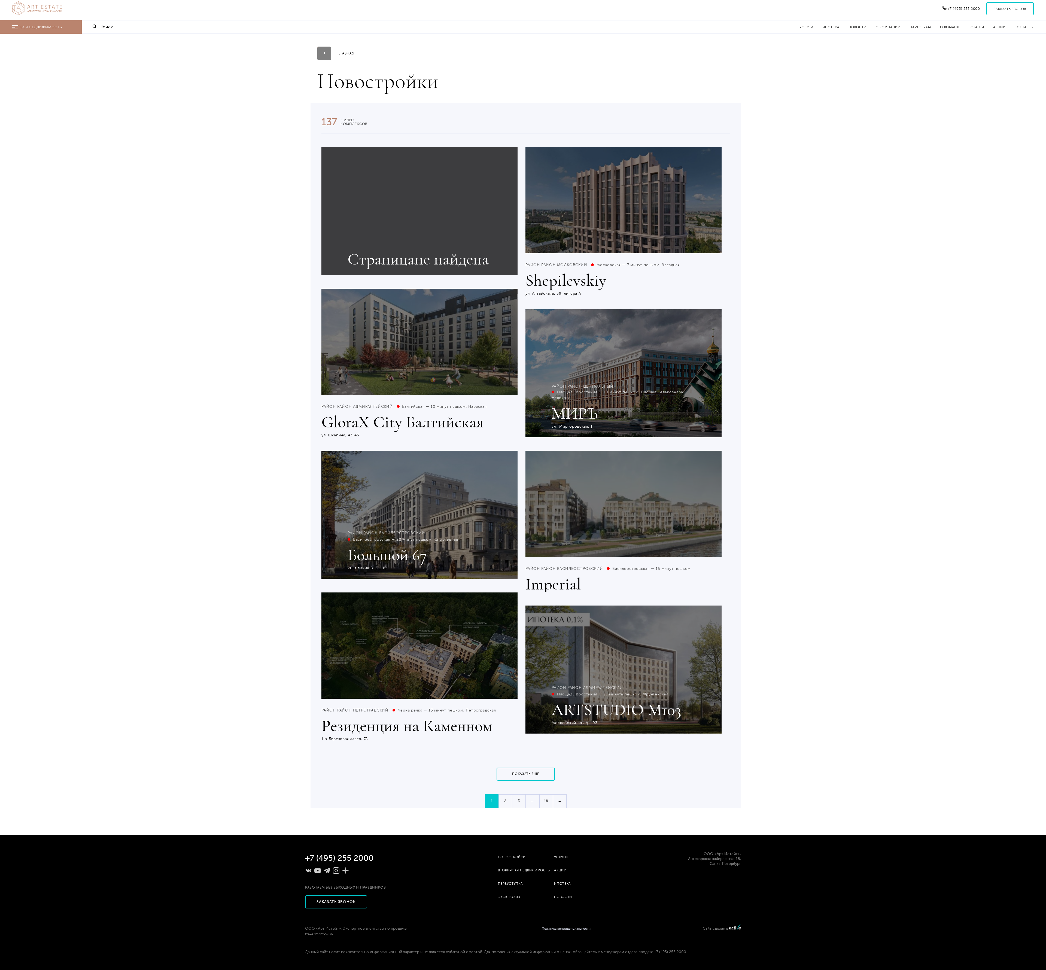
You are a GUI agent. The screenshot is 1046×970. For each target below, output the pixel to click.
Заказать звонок (1010, 9)
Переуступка (510, 884)
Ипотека (830, 27)
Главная (346, 53)
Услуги (806, 27)
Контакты (1024, 27)
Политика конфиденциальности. (566, 929)
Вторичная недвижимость (524, 870)
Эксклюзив (509, 897)
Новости (857, 27)
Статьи (977, 27)
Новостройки (512, 857)
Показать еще (525, 774)
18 (546, 801)
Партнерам (920, 27)
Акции (999, 27)
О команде (950, 27)
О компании (888, 27)
